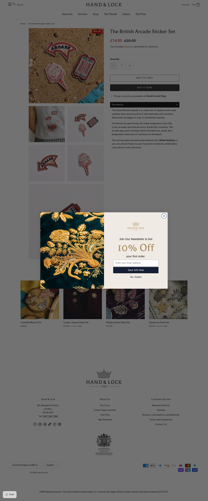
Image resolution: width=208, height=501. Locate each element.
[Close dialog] (164, 215)
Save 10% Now (136, 270)
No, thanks (136, 277)
